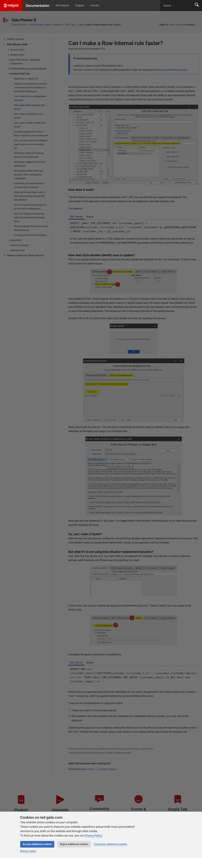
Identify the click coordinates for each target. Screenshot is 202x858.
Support (79, 5)
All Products (62, 5)
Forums (94, 5)
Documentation (37, 5)
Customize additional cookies (110, 844)
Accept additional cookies (37, 844)
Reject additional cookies (74, 844)
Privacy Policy (93, 835)
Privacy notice (28, 851)
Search (197, 5)
